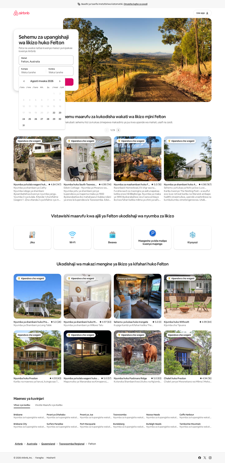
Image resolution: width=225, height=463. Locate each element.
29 (54, 119)
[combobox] (46, 61)
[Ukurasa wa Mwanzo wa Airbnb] (21, 13)
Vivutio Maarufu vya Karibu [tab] (48, 405)
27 (42, 119)
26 (35, 119)
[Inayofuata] (118, 130)
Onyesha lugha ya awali (135, 4)
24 (23, 119)
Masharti (51, 457)
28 (48, 119)
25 (29, 119)
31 (24, 125)
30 (60, 119)
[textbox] (32, 72)
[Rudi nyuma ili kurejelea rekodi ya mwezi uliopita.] (24, 81)
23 (60, 112)
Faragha (39, 457)
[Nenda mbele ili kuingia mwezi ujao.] (60, 81)
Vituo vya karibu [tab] (22, 405)
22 (54, 112)
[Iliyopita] (106, 130)
